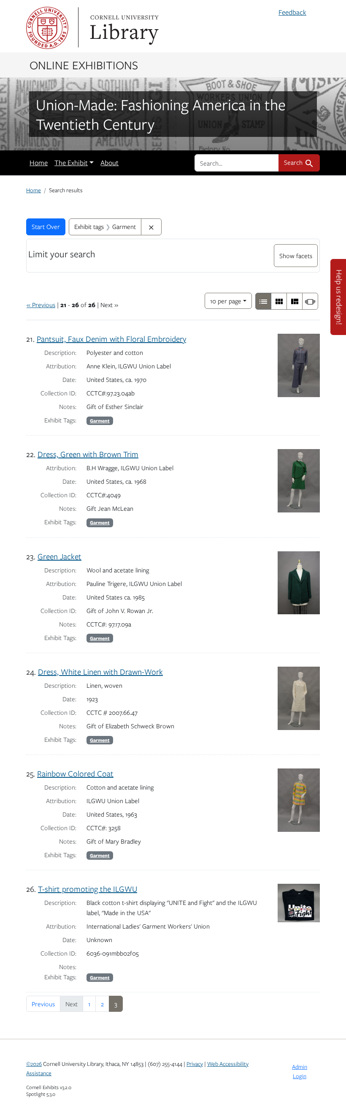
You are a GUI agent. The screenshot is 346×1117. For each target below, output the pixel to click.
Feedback (292, 12)
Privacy (195, 1064)
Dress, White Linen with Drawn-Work (100, 671)
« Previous (41, 304)
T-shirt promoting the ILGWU (87, 888)
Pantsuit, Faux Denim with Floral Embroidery (111, 338)
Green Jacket (59, 556)
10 (225, 300)
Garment (100, 420)
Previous (43, 1004)
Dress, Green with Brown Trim (88, 454)
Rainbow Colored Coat (75, 773)
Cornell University (47, 28)
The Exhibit (71, 162)
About (109, 162)
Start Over (46, 226)
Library (123, 28)
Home (39, 162)
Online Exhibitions (84, 64)
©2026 (34, 1064)
